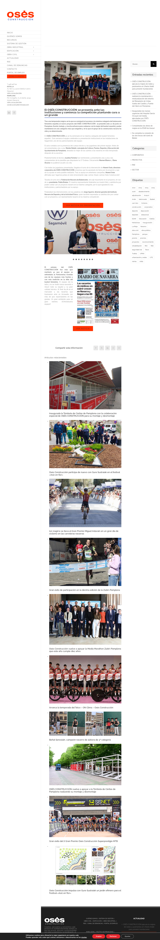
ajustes (84, 937)
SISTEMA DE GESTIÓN (106, 918)
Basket (152, 199)
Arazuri (146, 195)
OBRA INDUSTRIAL (109, 921)
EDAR (134, 219)
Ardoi (134, 199)
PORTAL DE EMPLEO (111, 923)
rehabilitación (137, 246)
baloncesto (143, 199)
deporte (135, 211)
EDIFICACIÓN (97, 921)
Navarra (143, 226)
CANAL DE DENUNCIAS (95, 923)
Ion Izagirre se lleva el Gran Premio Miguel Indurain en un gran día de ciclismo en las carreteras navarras (83, 532)
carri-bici (135, 203)
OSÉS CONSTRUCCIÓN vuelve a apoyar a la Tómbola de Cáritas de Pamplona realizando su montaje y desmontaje (82, 790)
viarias (134, 261)
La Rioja (135, 226)
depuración (145, 211)
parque (144, 234)
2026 (134, 191)
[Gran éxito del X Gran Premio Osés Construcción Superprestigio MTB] (85, 797)
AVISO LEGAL (90, 932)
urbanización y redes (139, 257)
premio (134, 238)
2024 (146, 188)
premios (143, 238)
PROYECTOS (137, 160)
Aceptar (99, 936)
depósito (135, 215)
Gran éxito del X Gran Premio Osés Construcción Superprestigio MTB (83, 841)
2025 (153, 188)
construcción (136, 207)
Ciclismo (144, 203)
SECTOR (135, 170)
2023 (140, 188)
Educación (143, 219)
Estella (152, 219)
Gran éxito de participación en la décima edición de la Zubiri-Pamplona (84, 590)
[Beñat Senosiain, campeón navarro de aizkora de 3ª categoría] (85, 713)
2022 (133, 188)
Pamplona (135, 234)
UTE (151, 257)
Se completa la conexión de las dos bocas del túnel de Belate (143, 135)
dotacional (145, 215)
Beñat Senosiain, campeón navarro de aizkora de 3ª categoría (80, 740)
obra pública (145, 230)
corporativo (148, 207)
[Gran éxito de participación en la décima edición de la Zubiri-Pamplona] (85, 539)
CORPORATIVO (138, 155)
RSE (133, 165)
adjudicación (136, 195)
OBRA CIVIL (87, 921)
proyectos (135, 242)
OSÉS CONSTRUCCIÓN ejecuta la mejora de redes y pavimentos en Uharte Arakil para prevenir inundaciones (139, 926)
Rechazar (113, 936)
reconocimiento (148, 242)
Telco (147, 250)
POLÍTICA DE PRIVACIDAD (104, 932)
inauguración (147, 222)
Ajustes (127, 936)
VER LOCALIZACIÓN (14, 93)
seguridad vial (137, 250)
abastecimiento (144, 191)
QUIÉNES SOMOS (91, 918)
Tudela (134, 253)
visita (141, 261)
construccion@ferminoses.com (18, 105)
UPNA (142, 253)
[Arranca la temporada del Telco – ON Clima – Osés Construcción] (85, 656)
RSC (146, 246)
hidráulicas (136, 222)
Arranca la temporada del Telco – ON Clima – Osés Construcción (81, 707)
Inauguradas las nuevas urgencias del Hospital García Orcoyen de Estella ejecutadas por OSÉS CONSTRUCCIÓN (143, 116)
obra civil (135, 230)
